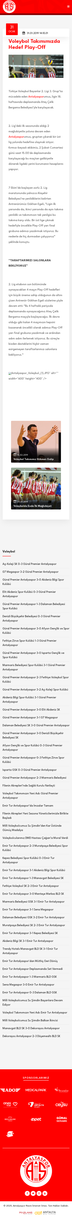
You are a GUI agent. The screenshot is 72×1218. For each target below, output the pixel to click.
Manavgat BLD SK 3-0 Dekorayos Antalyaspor (31, 1028)
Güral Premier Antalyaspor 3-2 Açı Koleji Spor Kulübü (35, 689)
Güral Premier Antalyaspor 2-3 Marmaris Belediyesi (34, 777)
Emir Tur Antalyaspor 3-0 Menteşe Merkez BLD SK (33, 894)
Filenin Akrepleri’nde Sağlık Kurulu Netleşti (29, 785)
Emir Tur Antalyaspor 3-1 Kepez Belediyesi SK (30, 933)
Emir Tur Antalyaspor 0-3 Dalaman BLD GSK (30, 992)
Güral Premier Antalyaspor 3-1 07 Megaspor (30, 717)
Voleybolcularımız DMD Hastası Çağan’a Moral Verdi (35, 838)
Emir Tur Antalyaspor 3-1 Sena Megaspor (28, 909)
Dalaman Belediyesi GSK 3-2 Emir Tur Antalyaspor (33, 917)
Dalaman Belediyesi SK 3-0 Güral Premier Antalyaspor (36, 725)
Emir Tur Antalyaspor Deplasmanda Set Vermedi (33, 969)
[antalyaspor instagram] (39, 1193)
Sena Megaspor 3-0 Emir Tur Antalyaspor (28, 984)
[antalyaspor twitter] (33, 1193)
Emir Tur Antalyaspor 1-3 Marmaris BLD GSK (30, 976)
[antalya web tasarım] (25, 1212)
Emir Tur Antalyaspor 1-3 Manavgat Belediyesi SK (33, 878)
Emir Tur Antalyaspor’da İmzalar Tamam (28, 805)
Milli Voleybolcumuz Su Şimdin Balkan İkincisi (30, 1020)
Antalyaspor (36, 96)
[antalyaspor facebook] (27, 1193)
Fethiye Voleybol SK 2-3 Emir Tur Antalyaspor (31, 886)
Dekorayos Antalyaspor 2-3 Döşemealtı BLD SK (31, 1036)
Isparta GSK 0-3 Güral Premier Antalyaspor (30, 770)
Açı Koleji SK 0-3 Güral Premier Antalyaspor (29, 564)
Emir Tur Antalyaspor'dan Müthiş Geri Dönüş (30, 961)
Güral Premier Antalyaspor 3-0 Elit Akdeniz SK (31, 709)
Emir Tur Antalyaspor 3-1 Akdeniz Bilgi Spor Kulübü (34, 870)
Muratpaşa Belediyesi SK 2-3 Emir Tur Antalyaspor (34, 925)
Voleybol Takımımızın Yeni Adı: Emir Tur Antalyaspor (35, 1012)
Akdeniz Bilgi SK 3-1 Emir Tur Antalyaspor (28, 941)
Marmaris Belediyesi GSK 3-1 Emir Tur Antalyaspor (33, 901)
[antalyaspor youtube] (44, 1193)
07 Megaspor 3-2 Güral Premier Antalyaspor (30, 572)
